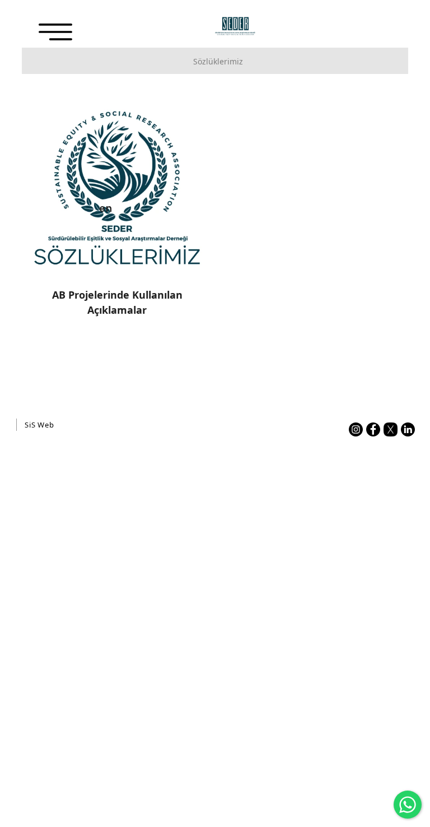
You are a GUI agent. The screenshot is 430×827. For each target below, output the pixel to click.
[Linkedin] (408, 429)
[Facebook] (373, 429)
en (106, 208)
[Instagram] (356, 429)
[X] (391, 429)
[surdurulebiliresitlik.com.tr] (235, 26)
